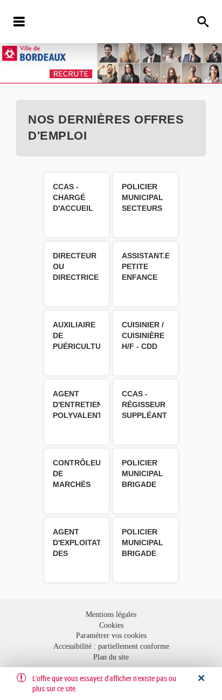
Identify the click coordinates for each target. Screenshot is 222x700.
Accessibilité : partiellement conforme (111, 646)
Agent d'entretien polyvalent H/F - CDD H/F (77, 415)
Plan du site (111, 657)
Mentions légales (111, 614)
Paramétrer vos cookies (111, 636)
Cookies (111, 625)
